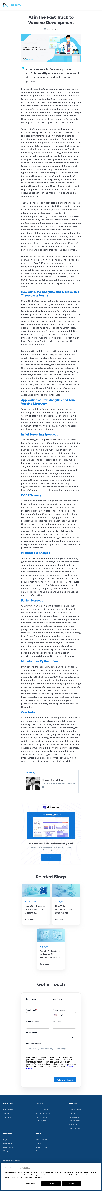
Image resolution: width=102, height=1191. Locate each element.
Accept (71, 1183)
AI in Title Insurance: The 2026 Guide (63, 909)
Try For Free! (51, 857)
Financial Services (75, 1109)
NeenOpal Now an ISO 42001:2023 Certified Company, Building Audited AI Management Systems (36, 910)
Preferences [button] (39, 1177)
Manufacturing (74, 1117)
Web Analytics (41, 1121)
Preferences (30, 1183)
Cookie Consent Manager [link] (13, 1168)
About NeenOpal (41, 1140)
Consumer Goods (75, 1128)
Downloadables (8, 1147)
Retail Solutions (74, 1121)
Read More (30, 919)
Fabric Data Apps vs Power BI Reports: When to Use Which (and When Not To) (50, 954)
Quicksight (7, 1117)
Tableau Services (9, 1113)
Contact (39, 1151)
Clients (38, 1143)
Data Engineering (42, 1109)
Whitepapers (7, 1151)
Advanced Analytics (43, 1113)
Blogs (5, 1140)
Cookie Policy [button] (80, 1175)
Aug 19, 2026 (30, 902)
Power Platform (8, 1109)
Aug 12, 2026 (45, 947)
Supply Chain (73, 1124)
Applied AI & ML (41, 1117)
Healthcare (72, 1113)
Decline (51, 1183)
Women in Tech (41, 1147)
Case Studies (8, 1143)
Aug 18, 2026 (60, 902)
